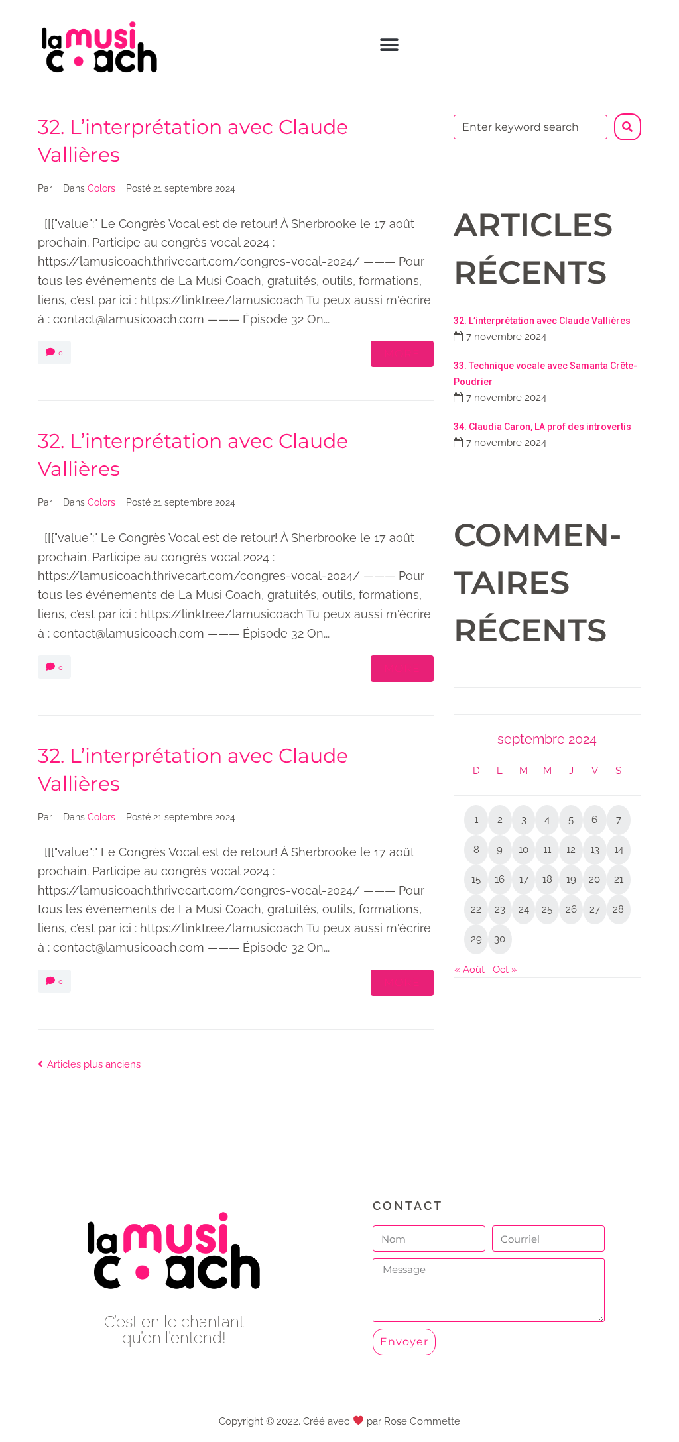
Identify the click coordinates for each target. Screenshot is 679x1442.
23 (500, 909)
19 (571, 879)
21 (618, 879)
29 (476, 939)
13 (594, 850)
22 (476, 909)
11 (547, 850)
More (402, 353)
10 (523, 850)
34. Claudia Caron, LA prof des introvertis (542, 426)
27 (594, 909)
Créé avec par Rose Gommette (381, 1421)
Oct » (505, 969)
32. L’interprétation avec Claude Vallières (542, 320)
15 (476, 879)
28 (618, 909)
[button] (389, 45)
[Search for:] (530, 127)
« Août (469, 969)
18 (547, 879)
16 (500, 879)
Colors (101, 188)
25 (547, 909)
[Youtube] (174, 1374)
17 (523, 879)
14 (618, 850)
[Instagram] (204, 1374)
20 (594, 879)
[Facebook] (144, 1374)
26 (571, 909)
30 (499, 939)
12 (571, 850)
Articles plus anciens (89, 1064)
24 (524, 909)
